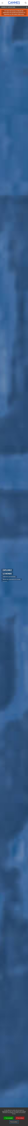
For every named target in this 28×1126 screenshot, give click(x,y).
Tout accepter (9, 1118)
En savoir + (5, 581)
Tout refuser (20, 1118)
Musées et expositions (8, 7)
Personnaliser (14, 1121)
